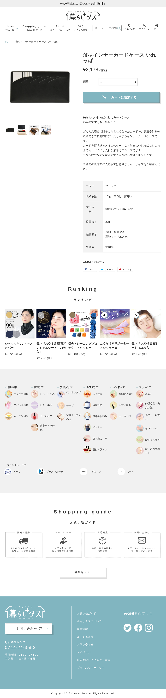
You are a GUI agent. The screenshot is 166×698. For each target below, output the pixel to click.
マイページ (84, 652)
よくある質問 (85, 636)
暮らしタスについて (89, 621)
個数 (86, 81)
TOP (7, 41)
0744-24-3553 (20, 647)
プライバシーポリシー (91, 667)
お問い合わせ (85, 644)
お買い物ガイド (86, 613)
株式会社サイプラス (136, 613)
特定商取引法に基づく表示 (93, 660)
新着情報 (82, 629)
